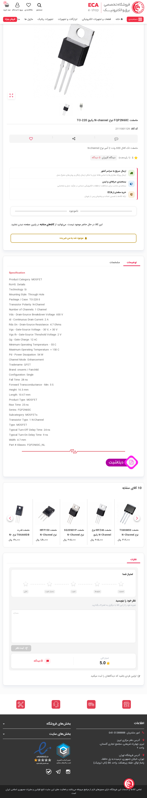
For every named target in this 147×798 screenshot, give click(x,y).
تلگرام (58, 772)
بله (48, 772)
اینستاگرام (68, 772)
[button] (137, 518)
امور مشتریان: (125, 733)
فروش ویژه (10, 19)
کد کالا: (134, 129)
